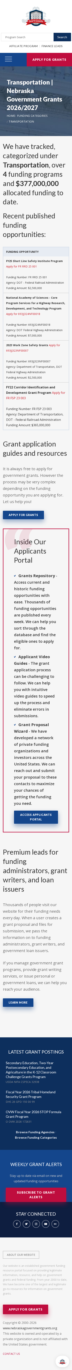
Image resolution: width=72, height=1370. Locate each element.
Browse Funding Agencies (35, 1132)
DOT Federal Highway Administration (40, 330)
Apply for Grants (49, 59)
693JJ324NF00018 (39, 324)
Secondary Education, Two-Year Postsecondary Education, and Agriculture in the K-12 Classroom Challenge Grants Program (31, 1070)
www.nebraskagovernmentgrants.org (30, 1328)
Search (62, 37)
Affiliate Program (23, 46)
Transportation (21, 121)
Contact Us (11, 1354)
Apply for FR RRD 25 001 (21, 266)
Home (11, 116)
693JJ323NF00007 (39, 361)
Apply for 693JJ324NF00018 (23, 314)
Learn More (18, 1002)
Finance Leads (52, 46)
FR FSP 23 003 (42, 409)
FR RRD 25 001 (37, 277)
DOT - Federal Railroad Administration (40, 282)
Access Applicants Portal (36, 817)
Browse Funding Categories (36, 1137)
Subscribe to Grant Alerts (36, 1195)
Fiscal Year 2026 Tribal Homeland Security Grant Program (30, 1094)
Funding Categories (32, 116)
